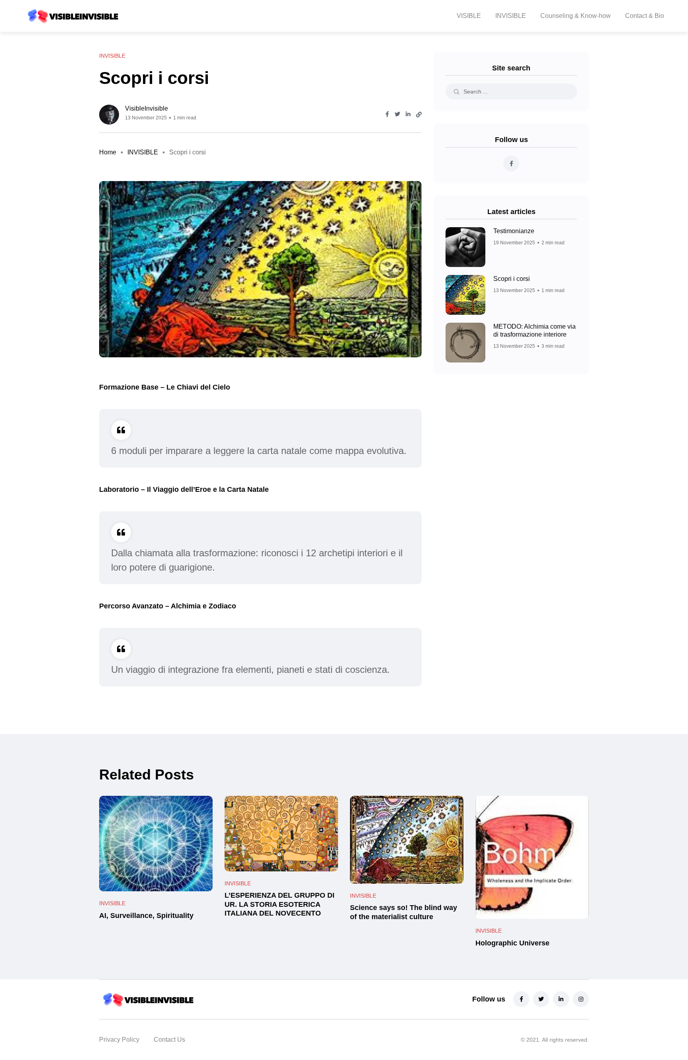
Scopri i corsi (511, 278)
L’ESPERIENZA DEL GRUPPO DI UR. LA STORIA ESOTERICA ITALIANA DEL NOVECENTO (279, 904)
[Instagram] (581, 999)
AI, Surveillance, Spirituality (146, 916)
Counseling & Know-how (575, 15)
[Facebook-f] (521, 999)
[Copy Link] (419, 114)
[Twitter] (541, 999)
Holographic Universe (512, 943)
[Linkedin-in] (561, 999)
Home (107, 152)
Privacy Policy (119, 1039)
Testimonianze (513, 231)
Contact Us (169, 1039)
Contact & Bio (644, 15)
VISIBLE (469, 15)
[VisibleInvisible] (72, 16)
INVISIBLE (510, 15)
